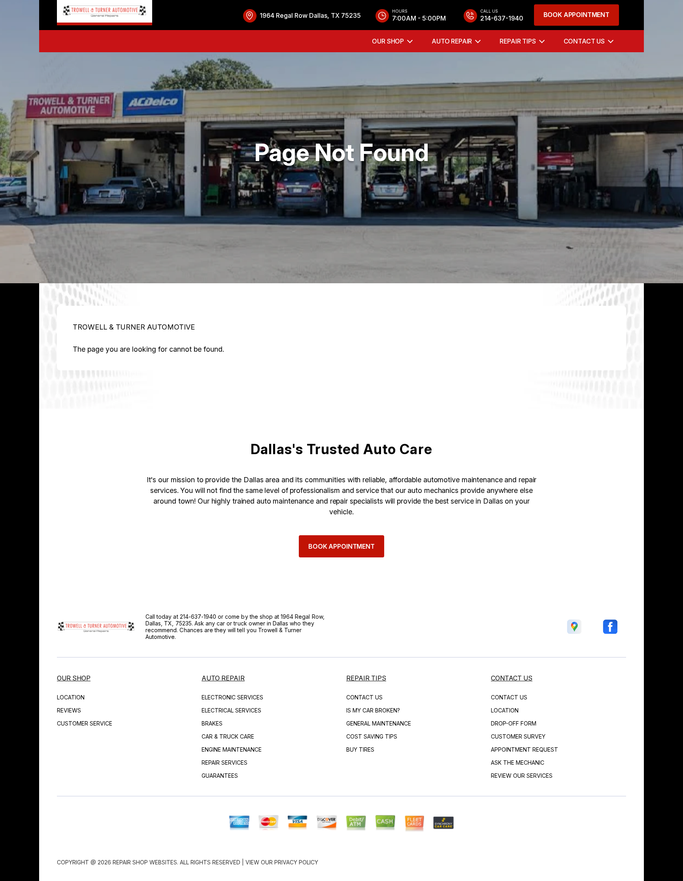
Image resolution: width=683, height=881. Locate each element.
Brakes (212, 723)
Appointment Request (524, 749)
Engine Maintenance (232, 749)
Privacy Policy (296, 862)
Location (71, 697)
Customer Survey (518, 736)
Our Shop (388, 41)
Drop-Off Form (513, 723)
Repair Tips (518, 41)
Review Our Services (522, 775)
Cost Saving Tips (371, 736)
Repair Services (224, 762)
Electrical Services (231, 710)
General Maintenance (378, 723)
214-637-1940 (198, 616)
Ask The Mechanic (517, 762)
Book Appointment (576, 15)
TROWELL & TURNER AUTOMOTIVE (134, 327)
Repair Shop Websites (145, 862)
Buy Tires (360, 749)
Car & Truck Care (228, 736)
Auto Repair (452, 41)
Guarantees (220, 775)
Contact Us (584, 41)
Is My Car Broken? (373, 710)
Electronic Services (232, 697)
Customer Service (84, 723)
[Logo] (104, 12)
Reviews (69, 710)
